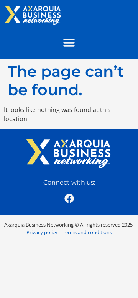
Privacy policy (42, 232)
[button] (69, 42)
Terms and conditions (87, 232)
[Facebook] (69, 198)
